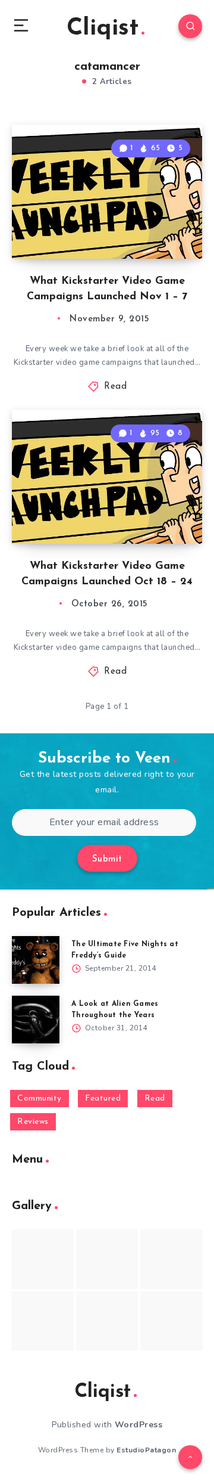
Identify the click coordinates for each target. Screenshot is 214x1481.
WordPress (139, 1424)
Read (115, 386)
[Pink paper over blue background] (42, 1258)
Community (39, 1098)
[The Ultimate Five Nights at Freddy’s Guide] (35, 960)
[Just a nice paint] (107, 1320)
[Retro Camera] (107, 1258)
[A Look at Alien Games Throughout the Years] (35, 1019)
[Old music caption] (171, 1258)
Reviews (33, 1121)
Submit (107, 859)
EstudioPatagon (146, 1450)
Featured (103, 1098)
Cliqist (103, 29)
